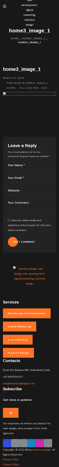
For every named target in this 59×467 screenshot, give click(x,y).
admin (11, 87)
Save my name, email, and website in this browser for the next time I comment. (29, 225)
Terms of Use (11, 459)
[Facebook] (7, 443)
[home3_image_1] (29, 94)
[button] (54, 6)
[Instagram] (40, 443)
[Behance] (48, 443)
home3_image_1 (33, 38)
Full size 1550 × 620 (33, 87)
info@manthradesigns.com (19, 383)
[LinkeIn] (23, 443)
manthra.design (41, 449)
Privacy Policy (11, 464)
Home (14, 38)
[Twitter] (32, 443)
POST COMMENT (24, 241)
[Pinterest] (15, 443)
